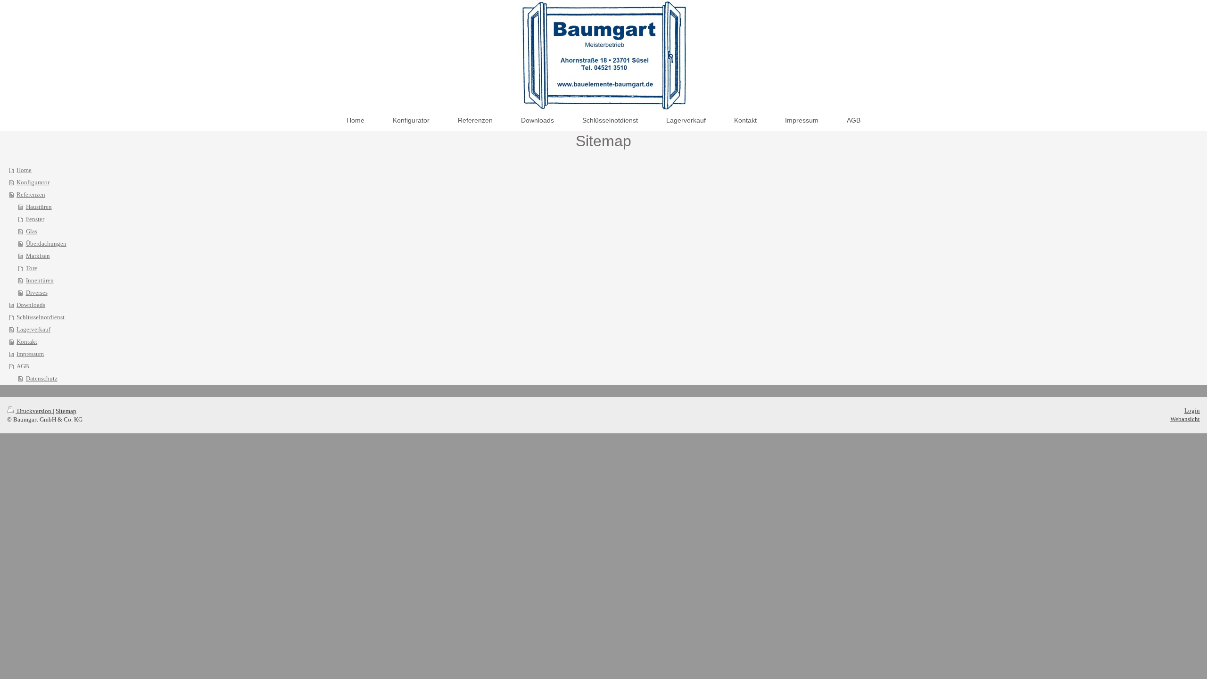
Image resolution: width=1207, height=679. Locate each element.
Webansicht (1185, 418)
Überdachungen (46, 243)
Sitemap (66, 410)
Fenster (35, 219)
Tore (31, 268)
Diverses (37, 292)
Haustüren (39, 206)
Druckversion (34, 410)
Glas (31, 231)
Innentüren (40, 280)
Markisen (38, 255)
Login (1192, 410)
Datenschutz (42, 378)
